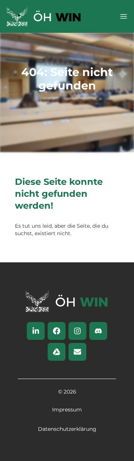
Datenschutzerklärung (67, 429)
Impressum (67, 409)
